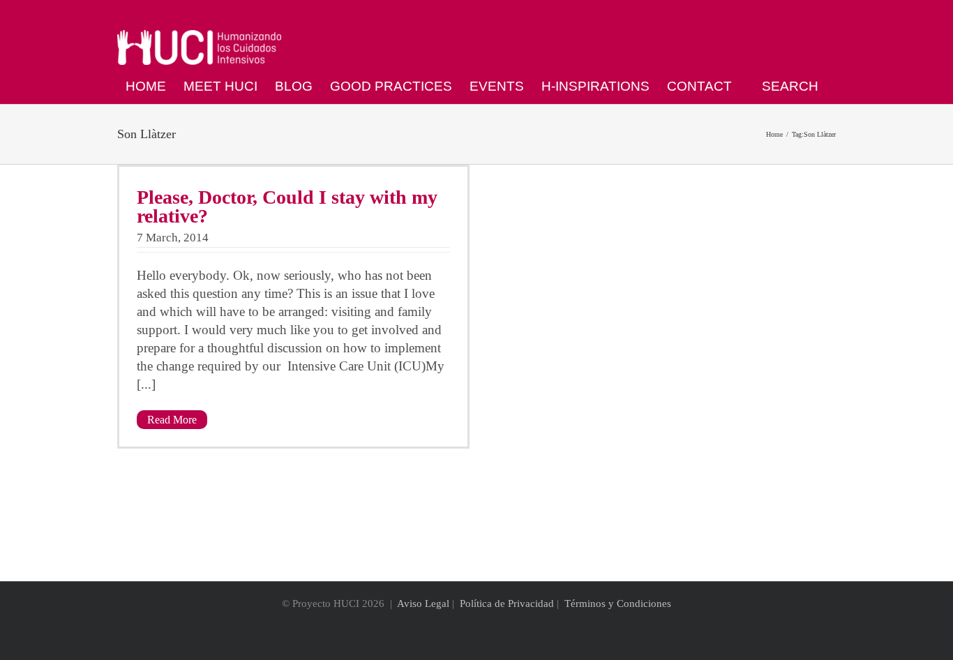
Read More (172, 420)
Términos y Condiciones (617, 603)
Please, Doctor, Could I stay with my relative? (287, 206)
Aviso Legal (423, 603)
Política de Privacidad (507, 603)
